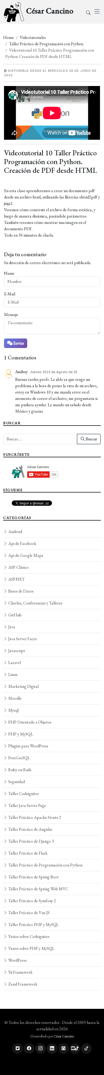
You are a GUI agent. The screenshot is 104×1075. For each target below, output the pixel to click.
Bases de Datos (20, 591)
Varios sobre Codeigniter (28, 936)
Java (11, 627)
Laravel (14, 662)
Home (8, 37)
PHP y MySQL (20, 734)
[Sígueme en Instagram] (40, 1048)
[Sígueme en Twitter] (17, 1048)
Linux (12, 674)
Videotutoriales (33, 37)
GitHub (14, 615)
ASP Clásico (18, 567)
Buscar (91, 439)
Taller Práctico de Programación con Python (46, 44)
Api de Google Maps (25, 555)
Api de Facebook (21, 543)
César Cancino (64, 1036)
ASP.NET (16, 579)
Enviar (18, 343)
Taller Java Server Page (26, 805)
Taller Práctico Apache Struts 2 (34, 817)
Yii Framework (20, 972)
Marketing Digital (23, 686)
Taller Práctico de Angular (30, 829)
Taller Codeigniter (23, 793)
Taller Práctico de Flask (27, 853)
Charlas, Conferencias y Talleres (34, 603)
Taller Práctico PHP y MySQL (33, 924)
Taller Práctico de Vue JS (28, 912)
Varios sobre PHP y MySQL (30, 948)
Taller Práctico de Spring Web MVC (37, 889)
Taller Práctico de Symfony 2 (31, 901)
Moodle (14, 698)
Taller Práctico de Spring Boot (33, 877)
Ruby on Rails (19, 770)
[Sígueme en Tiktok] (86, 1048)
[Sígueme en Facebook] (29, 1048)
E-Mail (9, 294)
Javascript (16, 650)
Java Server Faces (22, 639)
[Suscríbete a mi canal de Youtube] (75, 1048)
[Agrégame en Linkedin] (52, 1048)
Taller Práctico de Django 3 (30, 841)
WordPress (17, 960)
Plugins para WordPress (27, 746)
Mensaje (11, 314)
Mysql (13, 710)
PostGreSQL (18, 758)
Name (9, 273)
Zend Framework (22, 984)
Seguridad (16, 781)
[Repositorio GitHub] (63, 1048)
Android (14, 531)
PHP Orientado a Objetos (29, 722)
